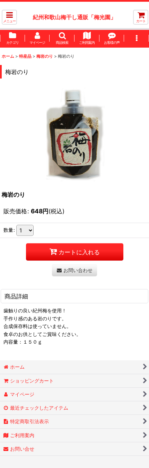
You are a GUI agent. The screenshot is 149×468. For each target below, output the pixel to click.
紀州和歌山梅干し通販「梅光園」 (74, 17)
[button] (9, 17)
